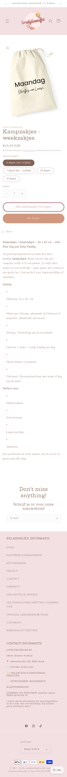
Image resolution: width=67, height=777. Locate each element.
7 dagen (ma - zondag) (19, 170)
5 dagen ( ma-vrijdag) (19, 162)
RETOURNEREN (16, 563)
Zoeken (10, 547)
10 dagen (45, 170)
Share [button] (9, 231)
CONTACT (13, 579)
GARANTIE (13, 586)
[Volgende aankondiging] (60, 3)
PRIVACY (12, 571)
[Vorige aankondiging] (6, 3)
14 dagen (11, 178)
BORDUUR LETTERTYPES (22, 630)
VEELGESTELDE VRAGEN (22, 594)
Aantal (6, 186)
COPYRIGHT (14, 622)
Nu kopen (33, 218)
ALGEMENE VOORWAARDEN (24, 555)
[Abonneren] (56, 518)
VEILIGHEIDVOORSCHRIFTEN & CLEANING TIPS (33, 605)
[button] (7, 21)
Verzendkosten (29, 150)
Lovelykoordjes (32, 768)
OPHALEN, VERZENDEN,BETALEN (27, 614)
